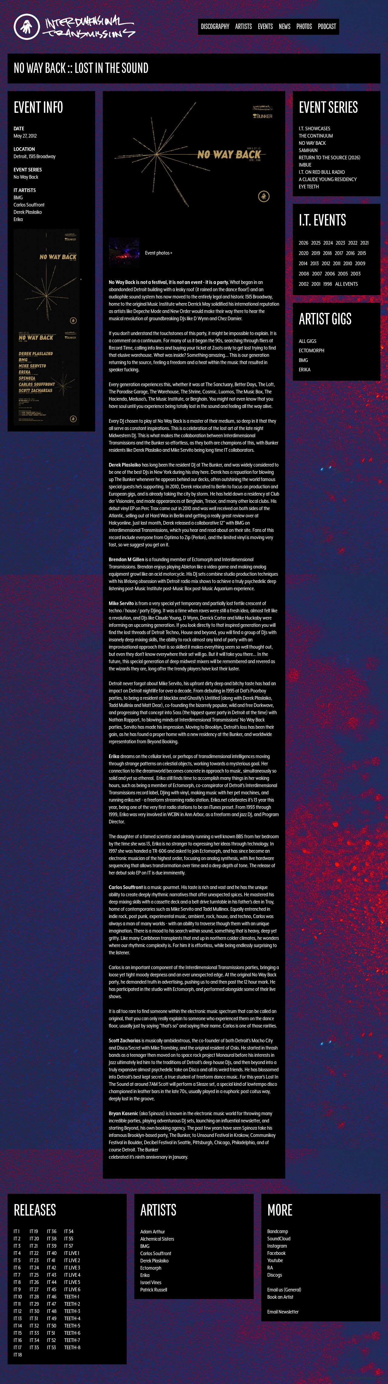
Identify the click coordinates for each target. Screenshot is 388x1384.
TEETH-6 (72, 1333)
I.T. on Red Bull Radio (322, 172)
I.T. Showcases (314, 128)
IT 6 (17, 1268)
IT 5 (17, 1260)
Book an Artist (280, 1297)
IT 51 (51, 1333)
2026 (303, 243)
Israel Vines (150, 1282)
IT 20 (34, 1239)
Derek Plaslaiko (28, 212)
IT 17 (18, 1347)
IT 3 (17, 1246)
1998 (327, 284)
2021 (364, 243)
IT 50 (51, 1326)
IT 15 (18, 1333)
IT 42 (51, 1268)
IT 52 (51, 1340)
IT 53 (51, 1347)
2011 (336, 263)
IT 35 (34, 1347)
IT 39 (51, 1246)
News (284, 27)
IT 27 (34, 1289)
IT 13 (18, 1318)
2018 (327, 253)
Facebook (276, 1253)
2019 (316, 253)
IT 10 (18, 1297)
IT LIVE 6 (72, 1289)
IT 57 (68, 1246)
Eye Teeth (309, 187)
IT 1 (16, 1231)
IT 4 (17, 1253)
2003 (356, 274)
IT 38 (52, 1239)
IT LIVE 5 (72, 1282)
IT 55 (68, 1239)
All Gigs (307, 341)
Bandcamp (277, 1231)
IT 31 (34, 1318)
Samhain (308, 150)
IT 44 (51, 1282)
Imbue (305, 165)
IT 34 (34, 1340)
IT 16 (18, 1340)
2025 (315, 243)
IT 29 (34, 1304)
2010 (347, 263)
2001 (316, 284)
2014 (303, 263)
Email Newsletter (283, 1312)
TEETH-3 (72, 1311)
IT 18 (18, 1355)
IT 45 (51, 1289)
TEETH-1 (71, 1297)
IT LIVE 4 (72, 1275)
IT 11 (17, 1304)
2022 (352, 243)
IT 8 (17, 1282)
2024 (328, 243)
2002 (304, 284)
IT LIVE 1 (71, 1253)
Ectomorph (311, 350)
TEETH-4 (72, 1318)
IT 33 (34, 1333)
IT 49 (51, 1318)
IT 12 (18, 1311)
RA (270, 1268)
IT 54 (68, 1231)
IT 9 (17, 1289)
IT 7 (17, 1275)
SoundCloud (278, 1239)
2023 (340, 243)
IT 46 (51, 1297)
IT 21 (34, 1246)
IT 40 (52, 1253)
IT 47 (51, 1304)
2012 (326, 263)
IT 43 (51, 1275)
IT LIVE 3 (72, 1268)
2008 (304, 274)
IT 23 (34, 1260)
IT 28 (34, 1297)
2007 (317, 274)
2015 (362, 253)
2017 (339, 253)
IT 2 (17, 1239)
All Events (346, 284)
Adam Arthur (152, 1231)
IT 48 (52, 1311)
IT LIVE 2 (72, 1260)
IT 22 (34, 1253)
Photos (304, 27)
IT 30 (34, 1311)
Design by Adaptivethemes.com (361, 1378)
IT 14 (18, 1326)
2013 (314, 263)
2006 (330, 274)
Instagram (277, 1246)
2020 (304, 253)
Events (265, 27)
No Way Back (26, 177)
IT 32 (34, 1326)
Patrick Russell (153, 1289)
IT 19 (34, 1231)
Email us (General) (284, 1290)
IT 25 (34, 1275)
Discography (215, 27)
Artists (243, 27)
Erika (18, 219)
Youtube (275, 1260)
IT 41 (51, 1260)
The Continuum (316, 136)
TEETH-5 (72, 1326)
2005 (343, 274)
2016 (350, 253)
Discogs (274, 1275)
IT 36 (51, 1231)
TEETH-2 (72, 1304)
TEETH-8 (72, 1347)
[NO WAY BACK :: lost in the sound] (194, 153)
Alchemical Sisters (157, 1239)
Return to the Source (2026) (329, 158)
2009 (360, 263)
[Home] (78, 27)
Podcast (327, 27)
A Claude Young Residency (328, 179)
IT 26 (34, 1282)
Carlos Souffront (29, 205)
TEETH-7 (72, 1340)
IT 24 (34, 1268)
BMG (18, 197)
